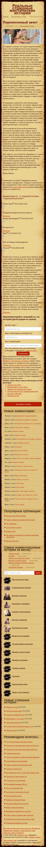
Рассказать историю (23, 404)
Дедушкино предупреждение (27, 416)
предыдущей (14, 365)
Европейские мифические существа (18, 811)
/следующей (23, 365)
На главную (7, 828)
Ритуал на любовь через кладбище (29, 458)
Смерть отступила (22, 479)
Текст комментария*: (13, 341)
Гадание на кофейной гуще (15, 715)
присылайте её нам (20, 187)
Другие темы (30, 831)
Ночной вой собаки (21, 451)
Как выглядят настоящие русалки (17, 792)
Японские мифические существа (17, 803)
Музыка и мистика (14, 394)
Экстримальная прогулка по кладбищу (28, 423)
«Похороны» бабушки (22, 427)
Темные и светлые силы (24, 466)
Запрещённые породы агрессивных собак (20, 819)
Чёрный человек (17, 431)
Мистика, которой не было (17, 560)
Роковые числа (13, 396)
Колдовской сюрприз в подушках (26, 420)
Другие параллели (12, 541)
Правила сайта (34, 837)
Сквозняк (19, 447)
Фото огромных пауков (14, 796)
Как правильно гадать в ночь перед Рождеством (22, 773)
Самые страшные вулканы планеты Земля (20, 520)
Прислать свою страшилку (13, 833)
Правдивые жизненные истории (16, 823)
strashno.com (22, 835)
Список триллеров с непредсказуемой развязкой (22, 757)
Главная (5, 16)
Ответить (6, 216)
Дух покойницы (11, 524)
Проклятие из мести (21, 454)
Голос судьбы (19, 504)
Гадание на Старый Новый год (16, 776)
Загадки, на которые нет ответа (19, 389)
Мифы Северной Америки (15, 807)
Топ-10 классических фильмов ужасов (19, 742)
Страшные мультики (13, 753)
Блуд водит (20, 487)
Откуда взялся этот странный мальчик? (22, 391)
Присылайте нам (9, 840)
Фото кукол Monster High (14, 788)
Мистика (16, 828)
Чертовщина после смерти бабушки (29, 439)
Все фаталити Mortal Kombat (16, 516)
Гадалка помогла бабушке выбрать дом (19, 726)
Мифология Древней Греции (15, 800)
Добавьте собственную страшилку (16, 361)
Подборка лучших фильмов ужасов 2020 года (21, 749)
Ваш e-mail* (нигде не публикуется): (18, 333)
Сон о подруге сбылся (13, 527)
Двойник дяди (11, 531)
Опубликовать (23, 353)
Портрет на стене (14, 385)
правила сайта (30, 351)
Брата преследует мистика (25, 491)
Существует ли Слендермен (16, 780)
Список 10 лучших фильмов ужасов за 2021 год (22, 745)
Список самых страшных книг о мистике (19, 815)
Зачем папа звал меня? (14, 711)
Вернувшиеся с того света (17, 387)
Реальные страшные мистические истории (22, 9)
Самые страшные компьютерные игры (19, 765)
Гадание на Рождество (14, 769)
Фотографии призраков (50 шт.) (16, 784)
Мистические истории (19, 16)
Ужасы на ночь (25, 828)
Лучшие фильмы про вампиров (16, 761)
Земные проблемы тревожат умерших (21, 563)
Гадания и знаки (19, 831)
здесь (10, 370)
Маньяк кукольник (21, 475)
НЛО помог (20, 483)
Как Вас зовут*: (11, 325)
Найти (38, 573)
